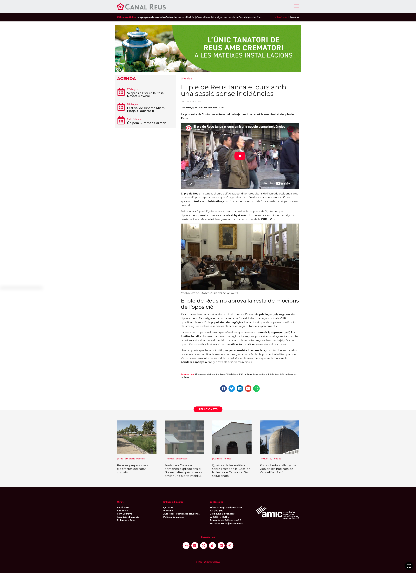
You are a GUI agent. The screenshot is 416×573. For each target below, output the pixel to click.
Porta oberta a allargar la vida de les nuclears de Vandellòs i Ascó (278, 469)
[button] (223, 388)
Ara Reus (220, 374)
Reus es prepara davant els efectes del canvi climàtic (148, 17)
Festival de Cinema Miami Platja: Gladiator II (146, 109)
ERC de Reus (245, 374)
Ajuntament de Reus (205, 374)
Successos (182, 458)
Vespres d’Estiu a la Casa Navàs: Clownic (145, 94)
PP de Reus (273, 374)
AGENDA (126, 78)
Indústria (266, 458)
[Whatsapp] (230, 545)
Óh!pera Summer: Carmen (146, 123)
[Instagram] (186, 545)
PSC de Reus (286, 374)
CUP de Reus (232, 374)
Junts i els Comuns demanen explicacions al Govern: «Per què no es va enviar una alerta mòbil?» (183, 471)
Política (187, 78)
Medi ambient (126, 458)
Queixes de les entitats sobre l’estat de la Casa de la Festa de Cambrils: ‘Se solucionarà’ (231, 471)
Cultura (217, 458)
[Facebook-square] (194, 545)
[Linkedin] (221, 545)
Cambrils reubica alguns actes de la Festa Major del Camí (214, 17)
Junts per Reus (260, 374)
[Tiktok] (212, 545)
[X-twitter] (203, 545)
